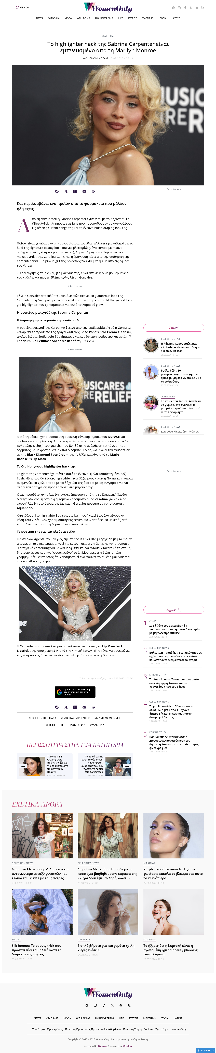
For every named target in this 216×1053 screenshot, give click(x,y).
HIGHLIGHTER (56, 725)
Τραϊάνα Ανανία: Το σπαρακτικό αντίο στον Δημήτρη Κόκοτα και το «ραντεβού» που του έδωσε (174, 683)
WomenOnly (108, 993)
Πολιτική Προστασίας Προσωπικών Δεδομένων (93, 1029)
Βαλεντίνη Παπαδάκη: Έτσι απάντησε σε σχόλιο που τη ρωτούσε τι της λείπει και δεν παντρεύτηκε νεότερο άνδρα (175, 656)
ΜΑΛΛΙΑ (16, 939)
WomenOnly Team (95, 58)
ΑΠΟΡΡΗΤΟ (207, 1050)
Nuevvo (102, 1045)
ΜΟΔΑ (68, 18)
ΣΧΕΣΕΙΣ (132, 18)
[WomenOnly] (108, 8)
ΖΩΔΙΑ (163, 18)
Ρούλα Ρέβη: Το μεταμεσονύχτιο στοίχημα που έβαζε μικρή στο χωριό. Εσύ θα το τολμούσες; (181, 376)
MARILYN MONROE (108, 718)
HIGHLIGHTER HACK (43, 718)
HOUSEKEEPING (104, 18)
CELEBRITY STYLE (171, 338)
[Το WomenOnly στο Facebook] (172, 8)
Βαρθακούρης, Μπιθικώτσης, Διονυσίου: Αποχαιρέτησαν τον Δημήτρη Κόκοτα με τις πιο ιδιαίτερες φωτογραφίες (174, 742)
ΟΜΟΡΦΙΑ (54, 18)
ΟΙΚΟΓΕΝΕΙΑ (168, 396)
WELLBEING (83, 18)
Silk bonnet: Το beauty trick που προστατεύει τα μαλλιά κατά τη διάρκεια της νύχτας (36, 950)
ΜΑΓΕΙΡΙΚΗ (148, 18)
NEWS (39, 18)
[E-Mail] (84, 191)
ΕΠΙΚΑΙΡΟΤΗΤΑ (158, 674)
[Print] (93, 191)
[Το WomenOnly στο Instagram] (178, 8)
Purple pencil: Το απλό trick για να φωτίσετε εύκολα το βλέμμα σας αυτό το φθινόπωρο (173, 873)
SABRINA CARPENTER (76, 718)
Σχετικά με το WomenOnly (170, 1029)
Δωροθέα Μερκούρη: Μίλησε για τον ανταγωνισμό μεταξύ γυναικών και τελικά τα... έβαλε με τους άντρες (40, 873)
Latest (174, 327)
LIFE (120, 18)
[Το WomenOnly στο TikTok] (183, 8)
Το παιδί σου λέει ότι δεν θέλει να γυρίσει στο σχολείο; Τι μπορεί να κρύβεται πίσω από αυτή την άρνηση (181, 406)
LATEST (176, 18)
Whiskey (127, 1045)
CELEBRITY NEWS (171, 365)
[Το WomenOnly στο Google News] (195, 8)
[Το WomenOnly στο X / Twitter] (189, 8)
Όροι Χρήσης (55, 1029)
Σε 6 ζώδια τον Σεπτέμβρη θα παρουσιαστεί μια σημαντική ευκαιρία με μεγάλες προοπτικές (174, 629)
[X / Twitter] (66, 191)
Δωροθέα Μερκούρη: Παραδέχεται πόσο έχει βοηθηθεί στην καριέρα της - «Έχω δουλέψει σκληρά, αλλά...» (107, 873)
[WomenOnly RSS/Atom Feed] (201, 8)
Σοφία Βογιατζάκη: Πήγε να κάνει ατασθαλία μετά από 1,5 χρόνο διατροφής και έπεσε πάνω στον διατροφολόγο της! (171, 712)
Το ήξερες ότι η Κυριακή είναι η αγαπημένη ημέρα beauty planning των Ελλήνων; (170, 950)
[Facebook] (57, 191)
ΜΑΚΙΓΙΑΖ (108, 36)
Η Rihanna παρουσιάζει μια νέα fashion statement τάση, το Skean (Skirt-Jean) (181, 347)
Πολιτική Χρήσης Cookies (138, 1029)
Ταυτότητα (38, 1029)
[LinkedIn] (75, 191)
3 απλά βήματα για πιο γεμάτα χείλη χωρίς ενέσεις (106, 947)
